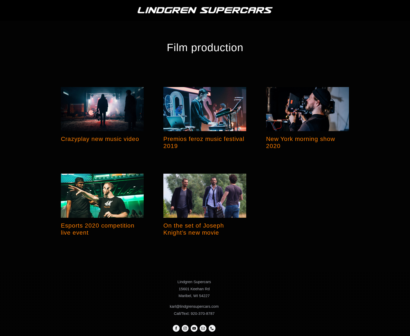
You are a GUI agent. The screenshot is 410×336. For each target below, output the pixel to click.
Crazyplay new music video (100, 139)
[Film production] (102, 109)
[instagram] (185, 328)
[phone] (212, 328)
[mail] (203, 328)
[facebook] (176, 328)
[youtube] (194, 328)
